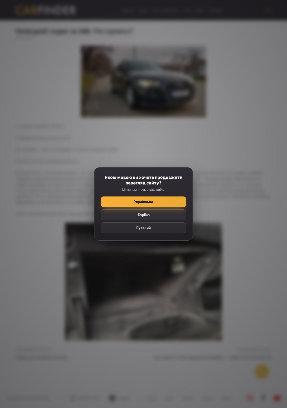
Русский (143, 228)
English (144, 215)
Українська (143, 202)
